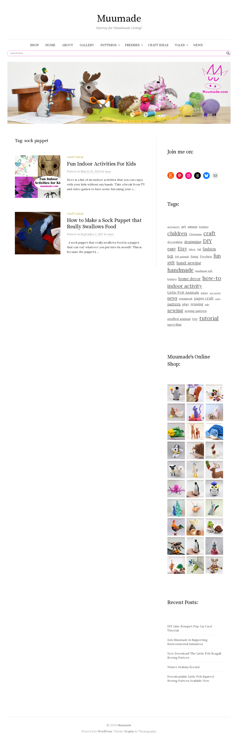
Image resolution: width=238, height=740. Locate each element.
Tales (180, 45)
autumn (192, 226)
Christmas (195, 234)
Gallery (87, 45)
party (218, 298)
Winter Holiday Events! (183, 667)
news (172, 298)
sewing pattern (196, 311)
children (177, 233)
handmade (180, 269)
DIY (207, 241)
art (183, 226)
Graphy (129, 731)
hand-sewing (188, 262)
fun (217, 256)
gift (171, 263)
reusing (197, 304)
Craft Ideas (158, 45)
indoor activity (184, 285)
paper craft (204, 298)
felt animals (182, 256)
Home (50, 45)
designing (192, 241)
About (67, 45)
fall (199, 249)
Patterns (108, 45)
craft (209, 233)
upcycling (174, 325)
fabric (192, 249)
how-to (211, 278)
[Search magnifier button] (228, 53)
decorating (175, 242)
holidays (172, 279)
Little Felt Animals (183, 292)
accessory (173, 226)
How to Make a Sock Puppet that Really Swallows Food (104, 223)
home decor (189, 278)
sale (207, 304)
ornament (185, 298)
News (197, 45)
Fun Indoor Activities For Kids (101, 164)
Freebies (132, 45)
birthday (204, 226)
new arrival (215, 293)
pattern (174, 304)
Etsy (182, 249)
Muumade (119, 18)
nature (204, 292)
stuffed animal (179, 319)
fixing (194, 256)
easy (171, 248)
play (185, 304)
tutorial (209, 318)
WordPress (105, 731)
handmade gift (204, 271)
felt (170, 256)
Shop (34, 45)
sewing (175, 310)
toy (195, 319)
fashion (209, 249)
